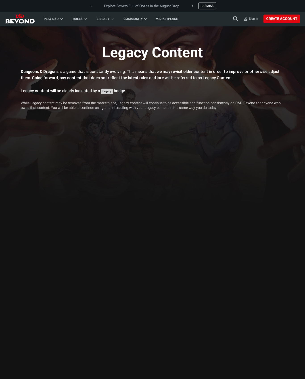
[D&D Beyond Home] (20, 18)
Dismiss (207, 6)
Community (133, 19)
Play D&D (51, 19)
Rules (78, 19)
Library (103, 19)
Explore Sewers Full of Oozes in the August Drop (141, 6)
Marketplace (167, 19)
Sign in (253, 18)
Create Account (281, 19)
